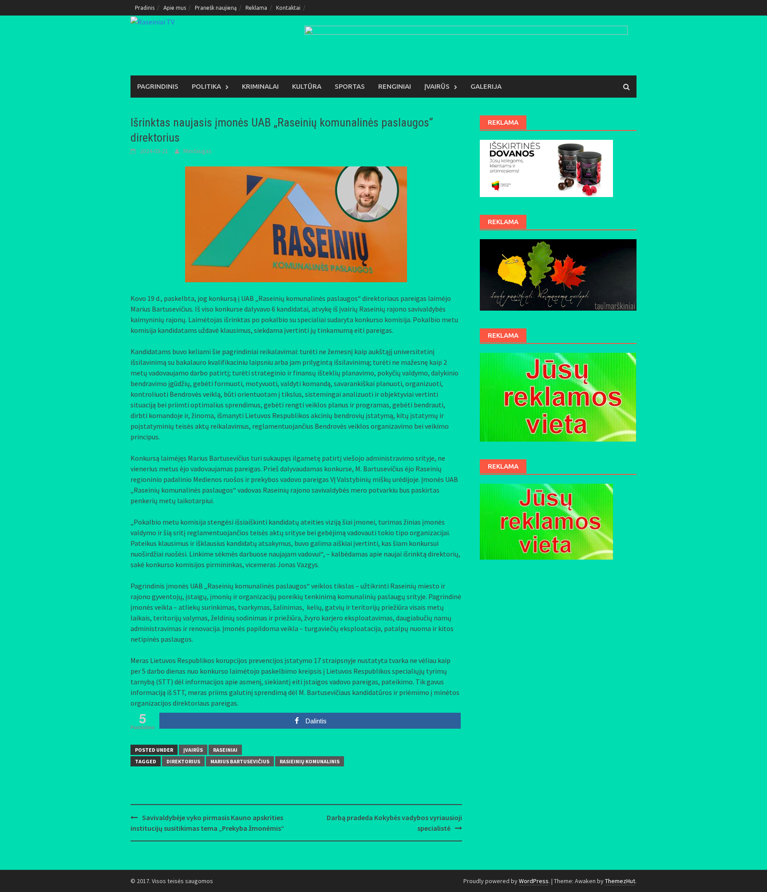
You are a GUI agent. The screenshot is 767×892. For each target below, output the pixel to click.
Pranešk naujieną (216, 8)
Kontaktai (288, 8)
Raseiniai (225, 749)
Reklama (256, 8)
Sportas (350, 86)
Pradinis (144, 8)
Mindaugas (197, 151)
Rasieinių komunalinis (310, 761)
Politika (206, 86)
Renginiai (394, 86)
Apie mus (174, 8)
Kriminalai (260, 86)
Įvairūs (437, 86)
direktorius (183, 761)
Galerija (486, 86)
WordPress (534, 881)
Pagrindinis (157, 86)
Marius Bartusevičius (239, 761)
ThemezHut (620, 881)
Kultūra (306, 86)
